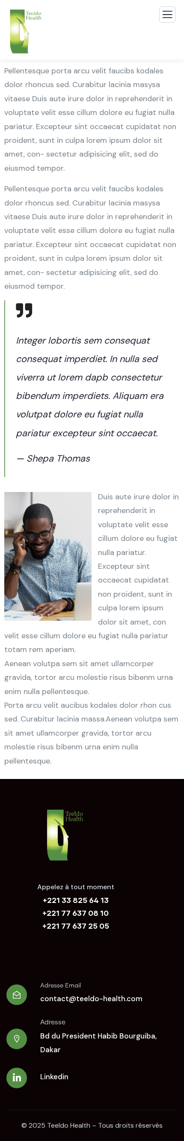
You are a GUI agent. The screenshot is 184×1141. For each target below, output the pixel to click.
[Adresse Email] (16, 994)
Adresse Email (60, 986)
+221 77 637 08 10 (75, 913)
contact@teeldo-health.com (91, 998)
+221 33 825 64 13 (76, 900)
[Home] (64, 835)
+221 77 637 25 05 (75, 925)
